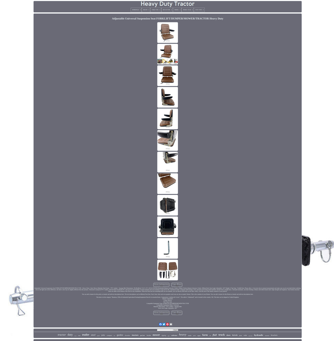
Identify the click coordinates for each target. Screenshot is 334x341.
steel (93, 335)
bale (79, 335)
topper (199, 335)
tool (168, 335)
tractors (135, 335)
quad (98, 335)
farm (205, 334)
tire (114, 335)
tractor (62, 334)
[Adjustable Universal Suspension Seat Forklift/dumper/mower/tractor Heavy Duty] (167, 33)
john (103, 335)
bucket (149, 335)
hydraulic (258, 335)
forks (240, 335)
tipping (164, 335)
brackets (274, 335)
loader (189, 335)
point (194, 335)
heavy (182, 334)
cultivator (174, 335)
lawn (75, 335)
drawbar (127, 335)
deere (228, 335)
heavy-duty (250, 335)
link (210, 335)
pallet (142, 335)
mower (156, 334)
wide (245, 335)
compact (109, 335)
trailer (85, 334)
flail (215, 335)
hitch (234, 335)
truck (221, 334)
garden (120, 335)
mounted (267, 335)
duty (70, 334)
